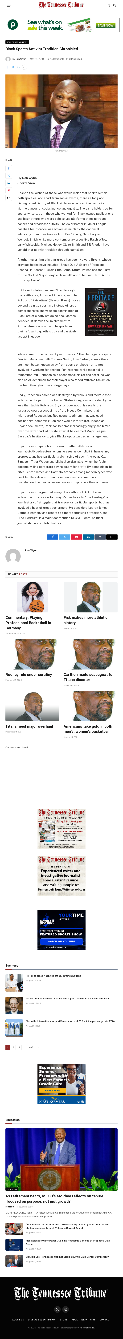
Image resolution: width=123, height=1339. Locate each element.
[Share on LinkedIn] (18, 67)
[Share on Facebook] (7, 67)
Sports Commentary (17, 42)
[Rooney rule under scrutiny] (32, 654)
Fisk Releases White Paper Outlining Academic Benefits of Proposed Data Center (68, 1242)
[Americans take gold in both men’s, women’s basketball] (91, 706)
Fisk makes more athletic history (85, 620)
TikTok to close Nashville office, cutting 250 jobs (53, 975)
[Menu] (9, 5)
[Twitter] (8, 176)
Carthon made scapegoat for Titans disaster (89, 677)
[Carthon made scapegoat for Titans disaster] (91, 654)
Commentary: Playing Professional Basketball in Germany (28, 622)
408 (31, 1047)
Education (12, 1189)
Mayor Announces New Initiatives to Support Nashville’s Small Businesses (67, 998)
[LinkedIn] (8, 183)
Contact (105, 1320)
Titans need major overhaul (29, 726)
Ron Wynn (21, 59)
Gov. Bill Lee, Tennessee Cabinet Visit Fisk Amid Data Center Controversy (67, 1256)
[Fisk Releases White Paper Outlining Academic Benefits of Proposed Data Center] (14, 1245)
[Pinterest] (8, 190)
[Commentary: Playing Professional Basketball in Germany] (32, 597)
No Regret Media (86, 1328)
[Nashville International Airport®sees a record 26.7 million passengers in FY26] (14, 1028)
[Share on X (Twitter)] (13, 67)
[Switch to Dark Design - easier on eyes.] (109, 5)
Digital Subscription (42, 1320)
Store (64, 1320)
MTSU (11, 1207)
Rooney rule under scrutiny (28, 674)
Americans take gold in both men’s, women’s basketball (88, 729)
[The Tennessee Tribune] (61, 5)
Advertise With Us (83, 1320)
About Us (18, 1320)
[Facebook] (8, 168)
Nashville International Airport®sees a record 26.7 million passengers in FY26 (70, 1021)
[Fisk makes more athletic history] (91, 597)
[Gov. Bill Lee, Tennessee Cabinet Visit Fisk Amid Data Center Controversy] (14, 1261)
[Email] (8, 198)
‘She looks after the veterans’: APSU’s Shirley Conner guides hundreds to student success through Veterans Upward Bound (67, 1226)
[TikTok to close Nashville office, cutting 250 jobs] (14, 983)
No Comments (57, 59)
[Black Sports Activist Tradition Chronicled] (61, 111)
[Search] (114, 5)
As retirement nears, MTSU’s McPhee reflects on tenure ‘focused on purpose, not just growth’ (54, 1199)
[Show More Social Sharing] (24, 67)
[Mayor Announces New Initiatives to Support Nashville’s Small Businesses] (14, 1005)
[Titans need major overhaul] (32, 706)
